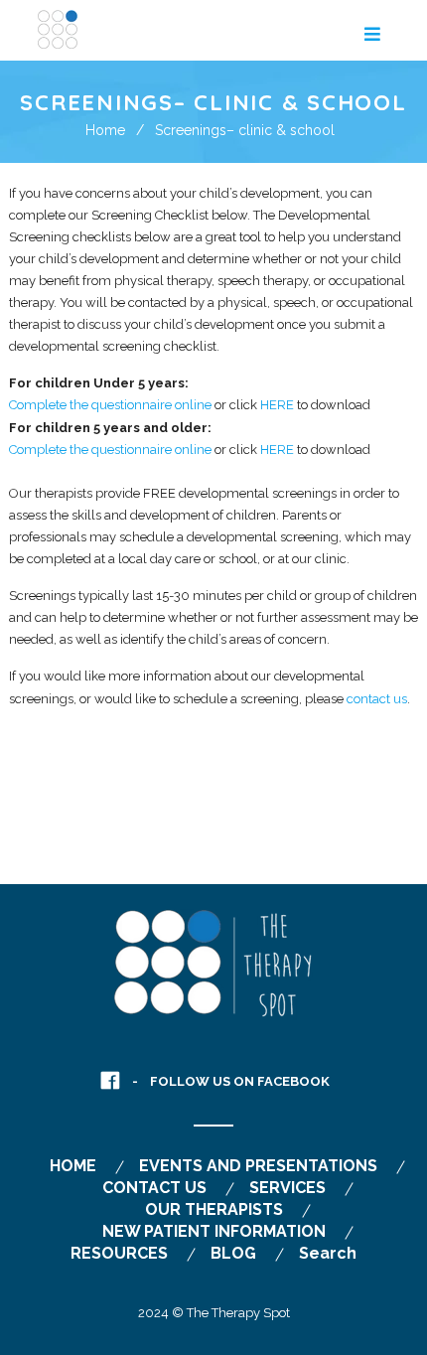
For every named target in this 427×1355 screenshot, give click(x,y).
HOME (73, 1165)
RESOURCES (119, 1253)
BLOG (233, 1253)
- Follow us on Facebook (231, 1081)
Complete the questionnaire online (110, 404)
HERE (277, 404)
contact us (377, 698)
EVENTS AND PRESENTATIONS (258, 1165)
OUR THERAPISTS (214, 1209)
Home (105, 130)
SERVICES (287, 1187)
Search (327, 1253)
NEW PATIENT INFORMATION (214, 1231)
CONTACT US (154, 1187)
